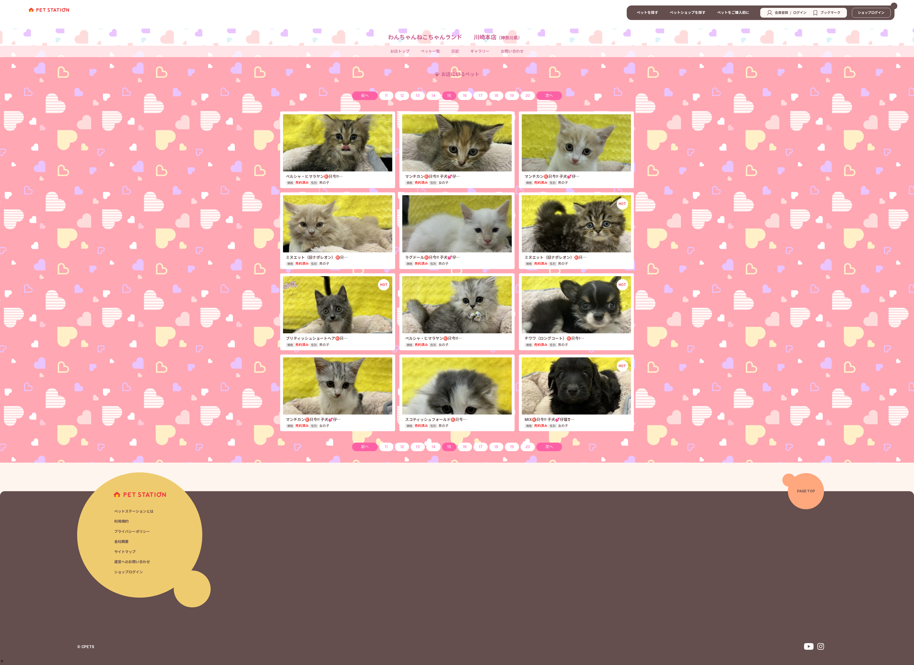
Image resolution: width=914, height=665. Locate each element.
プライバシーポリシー (132, 532)
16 (465, 95)
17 (480, 95)
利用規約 (121, 521)
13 (418, 95)
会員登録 (781, 13)
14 (434, 95)
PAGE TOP (806, 491)
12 (402, 95)
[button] (2, 661)
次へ (549, 95)
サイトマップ (125, 552)
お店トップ (399, 51)
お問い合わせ (512, 51)
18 (496, 95)
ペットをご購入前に (733, 12)
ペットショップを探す (687, 12)
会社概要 (121, 542)
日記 (455, 51)
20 (528, 95)
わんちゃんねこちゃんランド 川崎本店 (455, 37)
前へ (365, 95)
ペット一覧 (430, 51)
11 (386, 95)
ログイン (799, 13)
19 (512, 95)
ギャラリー (479, 51)
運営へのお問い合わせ (132, 562)
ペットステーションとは (134, 511)
